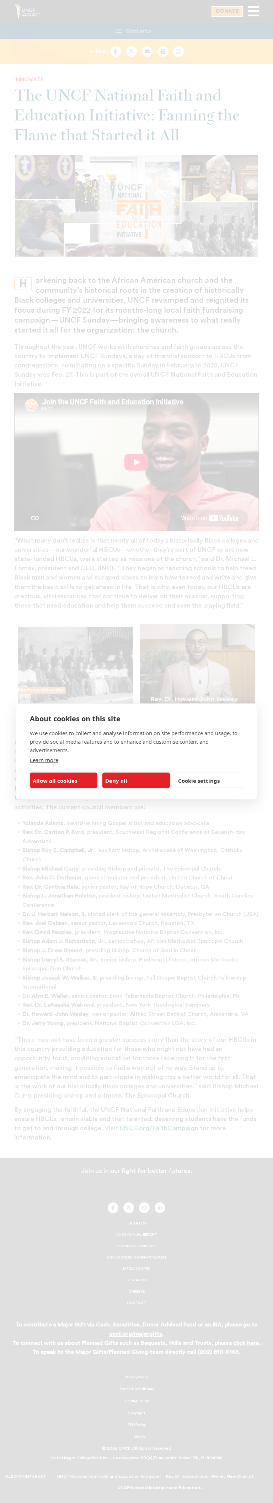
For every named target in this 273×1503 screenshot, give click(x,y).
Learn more (44, 760)
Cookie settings (199, 780)
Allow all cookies (55, 780)
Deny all (116, 780)
